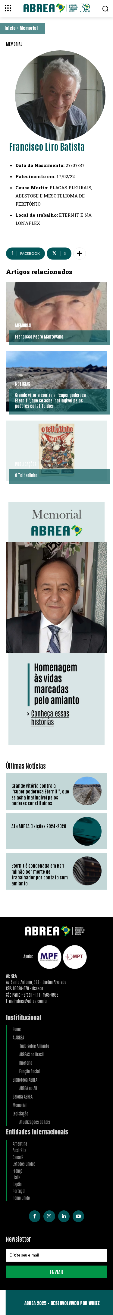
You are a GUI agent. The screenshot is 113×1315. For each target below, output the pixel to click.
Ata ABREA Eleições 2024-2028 (38, 826)
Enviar (56, 1271)
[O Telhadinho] (56, 451)
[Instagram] (49, 1216)
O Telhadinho (26, 475)
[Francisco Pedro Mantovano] (56, 312)
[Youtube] (78, 1216)
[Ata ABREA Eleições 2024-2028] (87, 831)
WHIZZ (94, 1303)
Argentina (20, 1143)
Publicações (25, 464)
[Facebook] (34, 1216)
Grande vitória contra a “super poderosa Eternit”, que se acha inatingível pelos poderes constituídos (50, 400)
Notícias (22, 384)
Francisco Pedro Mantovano (39, 336)
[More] (79, 254)
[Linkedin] (64, 1216)
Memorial (29, 28)
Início (10, 28)
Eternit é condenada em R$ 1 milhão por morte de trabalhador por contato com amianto (39, 874)
